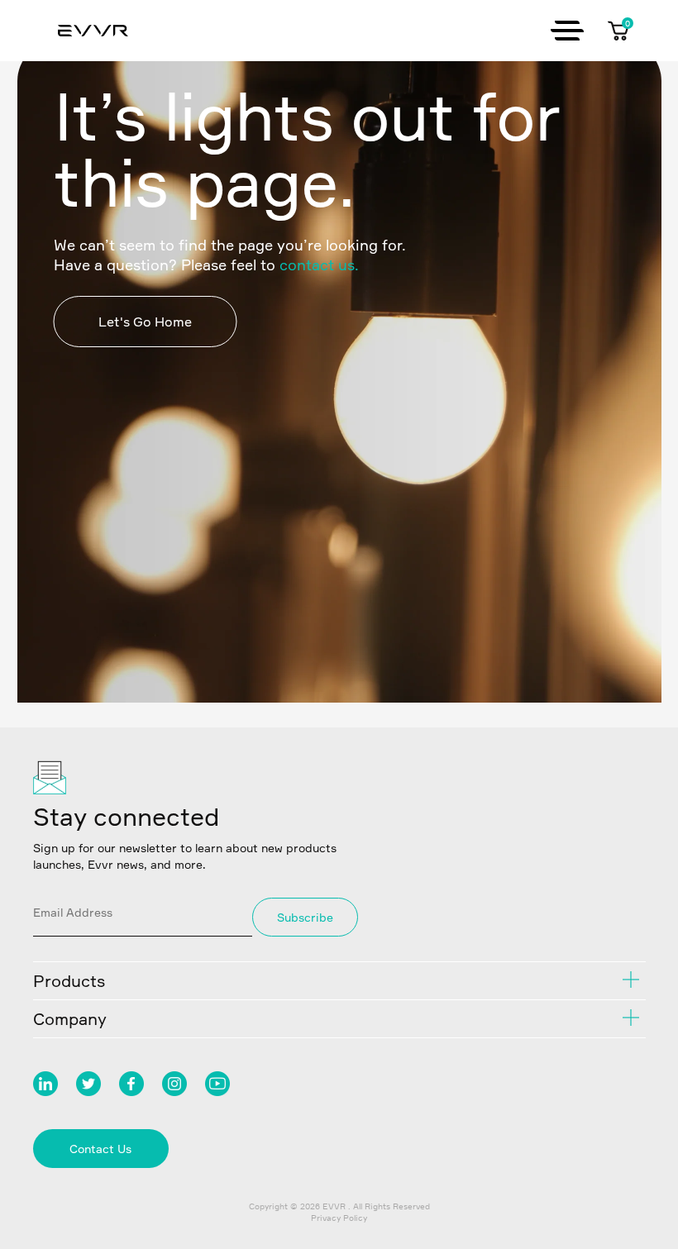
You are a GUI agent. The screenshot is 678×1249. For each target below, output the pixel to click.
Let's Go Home (145, 321)
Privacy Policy (339, 1218)
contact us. (319, 264)
